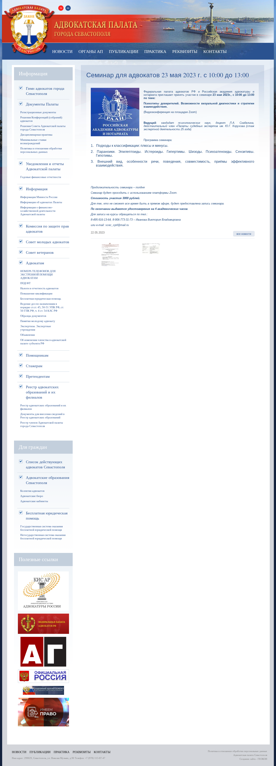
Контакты (215, 51)
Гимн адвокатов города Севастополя (45, 91)
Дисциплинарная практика (36, 134)
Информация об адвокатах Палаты (41, 202)
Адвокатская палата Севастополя (29, 30)
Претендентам (38, 376)
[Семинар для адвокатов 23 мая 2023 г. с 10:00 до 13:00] (109, 268)
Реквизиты (184, 51)
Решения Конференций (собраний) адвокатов (41, 119)
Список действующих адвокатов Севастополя (45, 464)
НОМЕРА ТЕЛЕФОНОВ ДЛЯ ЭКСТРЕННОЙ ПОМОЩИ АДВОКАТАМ (38, 274)
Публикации (123, 51)
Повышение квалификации (36, 293)
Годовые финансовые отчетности (40, 177)
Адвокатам (35, 262)
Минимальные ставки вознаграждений (33, 141)
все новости (244, 233)
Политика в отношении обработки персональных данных (41, 150)
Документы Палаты (42, 104)
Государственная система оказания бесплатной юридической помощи (41, 528)
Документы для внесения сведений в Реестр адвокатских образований (42, 415)
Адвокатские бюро (31, 496)
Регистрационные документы (38, 112)
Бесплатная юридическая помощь (40, 298)
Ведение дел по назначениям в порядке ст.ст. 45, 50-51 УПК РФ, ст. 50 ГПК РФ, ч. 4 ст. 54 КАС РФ (42, 307)
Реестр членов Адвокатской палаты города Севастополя (41, 424)
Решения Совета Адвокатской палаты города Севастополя (43, 127)
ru (61, 7)
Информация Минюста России (38, 197)
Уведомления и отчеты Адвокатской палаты (45, 166)
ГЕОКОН (262, 759)
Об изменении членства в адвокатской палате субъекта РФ (43, 341)
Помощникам (37, 355)
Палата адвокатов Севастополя (96, 29)
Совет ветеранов (40, 252)
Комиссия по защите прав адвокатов (47, 228)
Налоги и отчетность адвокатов (39, 288)
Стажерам (34, 365)
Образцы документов (33, 315)
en (68, 7)
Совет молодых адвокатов (47, 241)
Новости (62, 51)
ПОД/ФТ (25, 283)
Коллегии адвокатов (32, 490)
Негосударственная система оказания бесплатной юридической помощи (43, 536)
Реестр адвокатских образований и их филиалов (42, 392)
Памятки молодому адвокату (37, 321)
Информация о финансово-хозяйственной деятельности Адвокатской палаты (37, 211)
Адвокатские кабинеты (34, 501)
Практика (155, 51)
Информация (36, 188)
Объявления (27, 334)
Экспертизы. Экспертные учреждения (35, 328)
